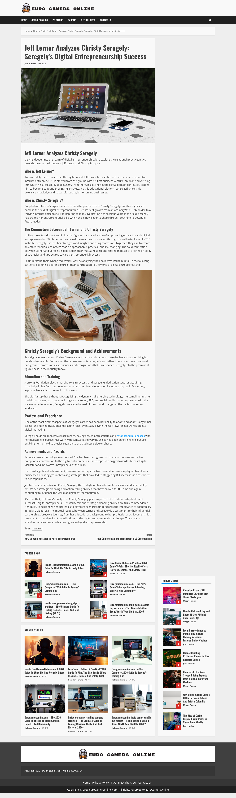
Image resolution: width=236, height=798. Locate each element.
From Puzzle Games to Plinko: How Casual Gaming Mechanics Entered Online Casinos (172, 637)
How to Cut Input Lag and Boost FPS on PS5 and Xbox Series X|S (172, 616)
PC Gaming (57, 20)
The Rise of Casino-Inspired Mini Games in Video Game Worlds (172, 721)
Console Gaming (39, 20)
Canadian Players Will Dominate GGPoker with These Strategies (172, 595)
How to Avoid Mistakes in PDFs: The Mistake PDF (50, 537)
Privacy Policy (100, 782)
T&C (113, 782)
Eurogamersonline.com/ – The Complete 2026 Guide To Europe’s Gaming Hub (33, 589)
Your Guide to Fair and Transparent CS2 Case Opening (124, 537)
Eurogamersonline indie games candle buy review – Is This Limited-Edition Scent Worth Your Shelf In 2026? (98, 610)
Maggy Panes (189, 600)
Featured (37, 528)
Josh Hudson (30, 63)
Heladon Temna (52, 572)
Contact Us (105, 20)
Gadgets (72, 20)
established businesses (131, 436)
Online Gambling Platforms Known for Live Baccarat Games (172, 658)
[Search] (210, 20)
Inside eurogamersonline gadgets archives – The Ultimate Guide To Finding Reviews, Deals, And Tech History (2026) (33, 610)
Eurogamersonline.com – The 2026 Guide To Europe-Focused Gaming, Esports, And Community (98, 589)
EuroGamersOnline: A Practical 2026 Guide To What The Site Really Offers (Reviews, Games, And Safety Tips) (98, 568)
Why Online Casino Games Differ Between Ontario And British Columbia (172, 700)
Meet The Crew (88, 20)
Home (24, 20)
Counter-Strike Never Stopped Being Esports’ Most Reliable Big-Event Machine (172, 679)
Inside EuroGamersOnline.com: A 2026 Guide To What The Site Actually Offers (33, 568)
